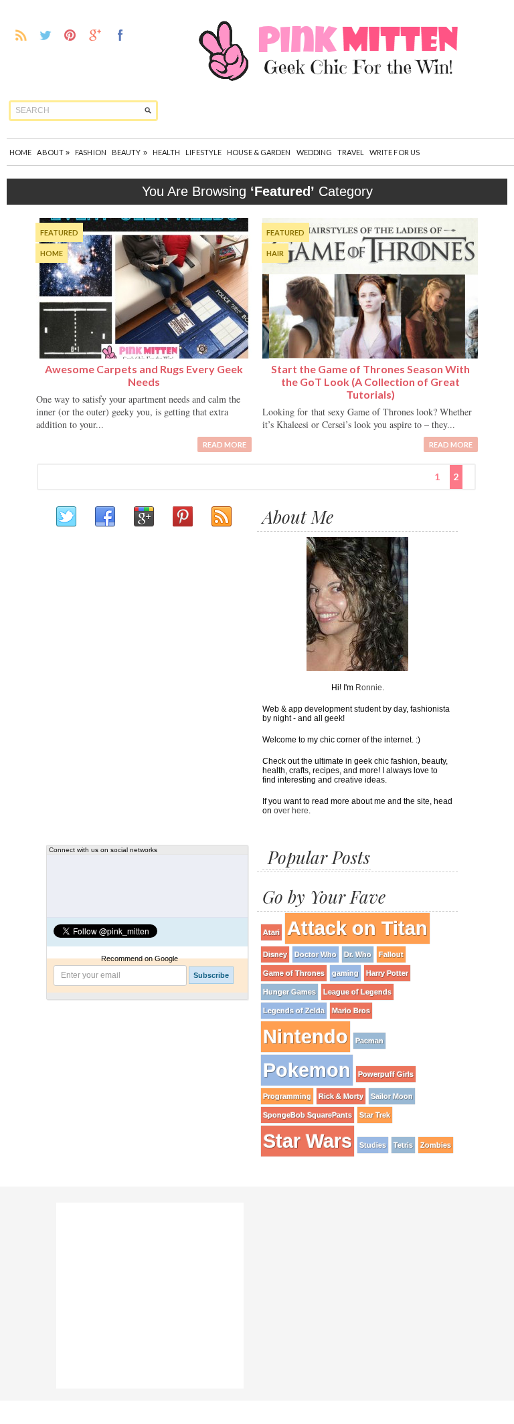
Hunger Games (289, 992)
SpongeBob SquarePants (307, 1115)
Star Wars (307, 1141)
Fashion (90, 152)
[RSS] (221, 517)
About (53, 152)
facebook (120, 35)
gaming (345, 973)
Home (20, 152)
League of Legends (357, 992)
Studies (372, 1145)
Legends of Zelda (294, 1011)
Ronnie (368, 687)
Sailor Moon (392, 1096)
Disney (275, 954)
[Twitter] (65, 517)
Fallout (391, 954)
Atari (271, 932)
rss (21, 35)
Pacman (369, 1041)
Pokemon (307, 1070)
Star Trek (374, 1115)
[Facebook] (104, 517)
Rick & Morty (341, 1096)
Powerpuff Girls (386, 1074)
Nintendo (305, 1036)
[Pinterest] (182, 517)
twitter (45, 35)
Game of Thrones (294, 973)
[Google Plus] (143, 517)
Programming (287, 1096)
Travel (350, 152)
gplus (95, 35)
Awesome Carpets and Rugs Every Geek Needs (144, 375)
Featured (59, 232)
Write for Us (394, 152)
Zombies (435, 1145)
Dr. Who (357, 954)
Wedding (314, 152)
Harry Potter (387, 973)
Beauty (129, 152)
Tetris (403, 1145)
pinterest (70, 35)
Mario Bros (351, 1011)
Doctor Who (315, 954)
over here (291, 810)
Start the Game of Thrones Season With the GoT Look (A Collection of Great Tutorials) (370, 382)
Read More (224, 444)
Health (167, 152)
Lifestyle (203, 152)
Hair (275, 253)
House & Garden (258, 152)
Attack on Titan (357, 928)
